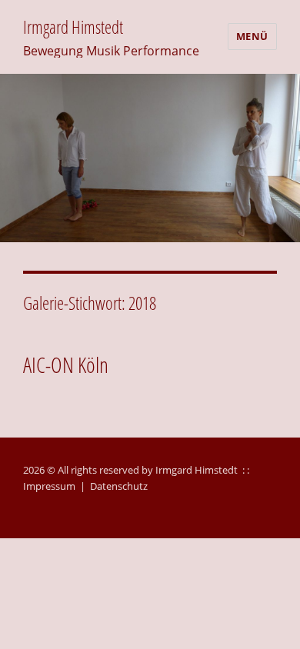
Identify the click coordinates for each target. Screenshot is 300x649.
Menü (252, 36)
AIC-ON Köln (65, 364)
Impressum (49, 486)
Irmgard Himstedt (73, 27)
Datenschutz (119, 486)
